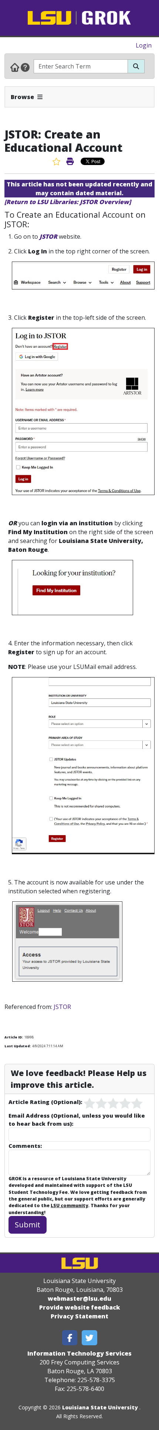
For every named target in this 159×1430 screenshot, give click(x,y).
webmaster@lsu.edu (79, 1298)
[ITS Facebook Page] (70, 1337)
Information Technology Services (79, 1353)
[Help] (25, 67)
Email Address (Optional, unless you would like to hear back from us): (77, 1119)
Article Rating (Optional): (45, 1101)
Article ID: (13, 1037)
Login (144, 45)
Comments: (25, 1145)
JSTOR (48, 236)
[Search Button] (136, 66)
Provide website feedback (79, 1307)
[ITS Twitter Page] (89, 1337)
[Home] (14, 67)
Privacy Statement (79, 1316)
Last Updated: (17, 1046)
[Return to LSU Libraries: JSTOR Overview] (67, 202)
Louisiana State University (100, 1407)
